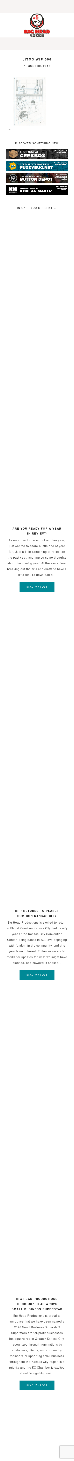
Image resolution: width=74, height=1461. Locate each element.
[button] (37, 6)
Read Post (37, 586)
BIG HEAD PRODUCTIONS (37, 25)
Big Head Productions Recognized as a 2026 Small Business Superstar (37, 1304)
